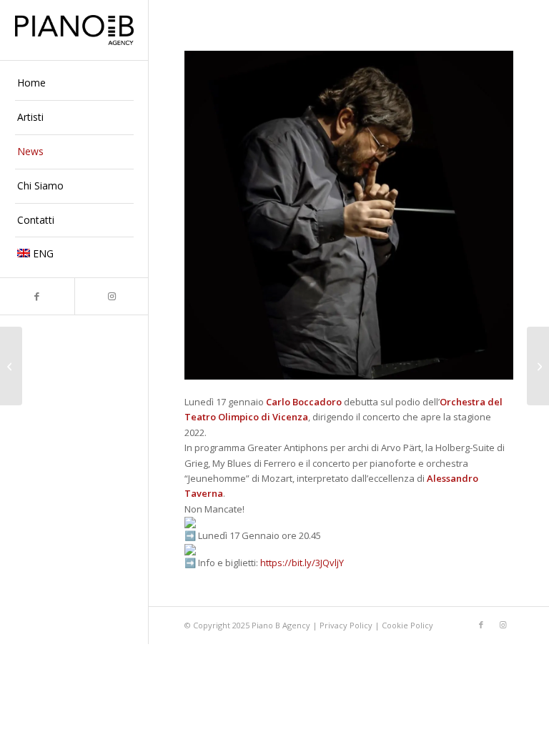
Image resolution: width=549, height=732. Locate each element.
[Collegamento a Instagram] (111, 296)
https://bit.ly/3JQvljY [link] (302, 562)
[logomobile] (74, 30)
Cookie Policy (407, 625)
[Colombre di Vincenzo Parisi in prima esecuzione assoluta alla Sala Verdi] (538, 366)
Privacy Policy (347, 625)
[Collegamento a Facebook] (37, 296)
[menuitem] (74, 83)
